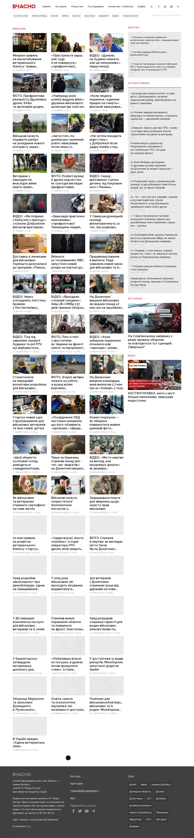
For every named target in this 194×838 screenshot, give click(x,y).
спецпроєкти (130, 16)
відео (115, 16)
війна (65, 16)
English (141, 6)
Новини (46, 6)
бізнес (55, 16)
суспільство (20, 16)
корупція (89, 16)
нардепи (104, 16)
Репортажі (77, 6)
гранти (76, 16)
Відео (131, 355)
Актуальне (61, 6)
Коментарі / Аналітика (120, 6)
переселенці (39, 16)
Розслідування (96, 6)
